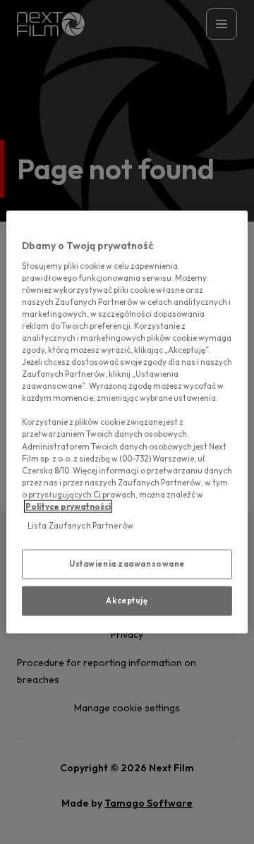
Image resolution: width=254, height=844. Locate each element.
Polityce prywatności (68, 506)
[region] (127, 422)
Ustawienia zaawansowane (127, 564)
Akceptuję (126, 600)
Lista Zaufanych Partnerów (80, 526)
